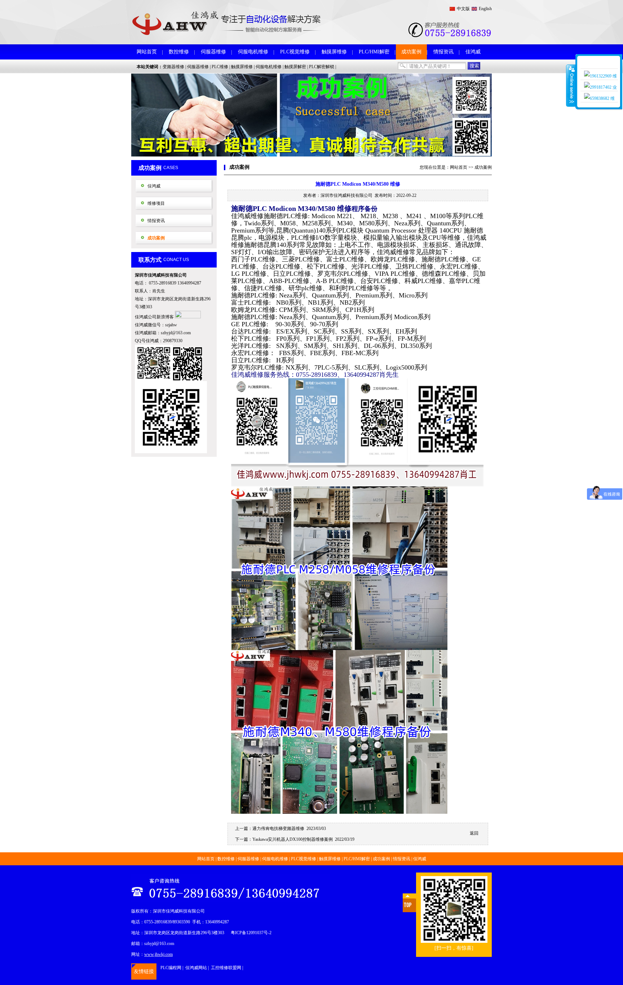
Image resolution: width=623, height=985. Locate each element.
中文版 (463, 8)
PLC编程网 (170, 967)
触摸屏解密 (295, 66)
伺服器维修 (213, 51)
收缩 (571, 85)
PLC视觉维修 (295, 51)
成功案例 (411, 51)
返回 (474, 833)
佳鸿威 (473, 51)
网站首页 (147, 51)
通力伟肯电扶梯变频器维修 (278, 828)
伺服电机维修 (253, 51)
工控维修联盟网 (226, 967)
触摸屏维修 (334, 51)
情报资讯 (443, 51)
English (485, 8)
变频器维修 (173, 66)
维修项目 (156, 203)
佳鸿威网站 (196, 967)
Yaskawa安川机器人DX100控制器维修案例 (292, 839)
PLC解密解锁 (321, 66)
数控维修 (179, 51)
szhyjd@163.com (176, 332)
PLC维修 (220, 66)
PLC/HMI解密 (374, 51)
